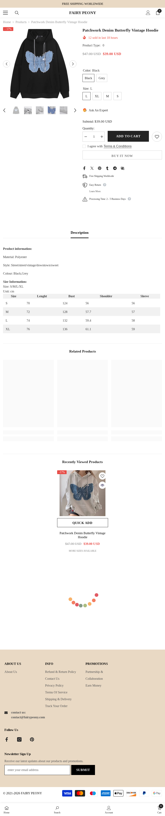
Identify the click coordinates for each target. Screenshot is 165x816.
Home (7, 22)
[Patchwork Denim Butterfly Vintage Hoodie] (82, 493)
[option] (39, 63)
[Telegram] (115, 168)
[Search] (16, 12)
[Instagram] (19, 739)
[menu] (5, 12)
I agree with (95, 146)
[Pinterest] (99, 168)
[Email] (122, 168)
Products (21, 22)
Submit (83, 770)
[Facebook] (84, 168)
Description (80, 233)
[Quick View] (102, 485)
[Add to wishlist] (157, 137)
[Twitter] (92, 168)
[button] (6, 63)
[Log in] (148, 12)
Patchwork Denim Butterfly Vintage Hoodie (82, 535)
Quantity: (88, 128)
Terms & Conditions (118, 146)
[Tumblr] (107, 168)
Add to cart (128, 136)
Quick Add (82, 523)
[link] (28, 432)
